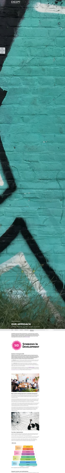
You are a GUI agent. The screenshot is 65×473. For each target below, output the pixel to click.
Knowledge (26, 329)
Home (12, 329)
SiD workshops (13, 369)
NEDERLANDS (47, 2)
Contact (52, 2)
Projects (21, 329)
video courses (17, 369)
